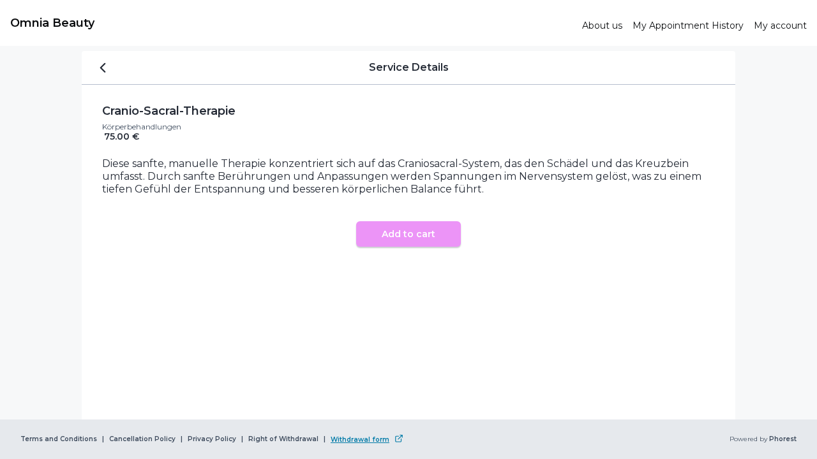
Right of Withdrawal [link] (283, 439)
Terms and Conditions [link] (58, 439)
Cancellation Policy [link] (142, 439)
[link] (291, 23)
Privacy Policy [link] (212, 439)
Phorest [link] (783, 439)
